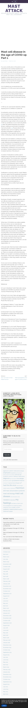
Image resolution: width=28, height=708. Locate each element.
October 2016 (6, 620)
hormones (5, 483)
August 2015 (6, 655)
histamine (22, 480)
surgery (14, 507)
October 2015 (6, 650)
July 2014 (5, 686)
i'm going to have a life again (13, 483)
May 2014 (5, 691)
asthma (4, 474)
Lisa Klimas (4, 61)
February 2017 (6, 610)
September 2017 (7, 593)
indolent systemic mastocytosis (9, 488)
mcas (19, 496)
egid (11, 478)
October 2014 (6, 679)
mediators (6, 500)
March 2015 (6, 667)
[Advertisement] (14, 31)
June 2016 (5, 630)
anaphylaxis (6, 473)
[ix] (1, 124)
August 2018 (6, 569)
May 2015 (5, 662)
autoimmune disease (10, 474)
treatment (6, 511)
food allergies (20, 478)
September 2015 (7, 652)
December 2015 (7, 645)
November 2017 (7, 588)
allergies (22, 470)
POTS (4, 505)
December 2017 (7, 586)
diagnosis (6, 478)
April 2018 (5, 576)
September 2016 (7, 623)
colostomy (11, 476)
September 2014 (7, 681)
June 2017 (5, 601)
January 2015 (6, 672)
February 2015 (6, 669)
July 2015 (5, 657)
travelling (20, 509)
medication (12, 500)
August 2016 (6, 625)
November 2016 (7, 618)
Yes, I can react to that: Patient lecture (12, 536)
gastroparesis (5, 480)
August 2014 (6, 684)
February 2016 (6, 640)
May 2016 (5, 632)
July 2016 (5, 628)
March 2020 (6, 556)
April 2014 (5, 694)
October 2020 (6, 552)
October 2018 (6, 566)
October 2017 (6, 591)
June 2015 (5, 659)
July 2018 (5, 571)
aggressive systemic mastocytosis (11, 470)
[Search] (12, 1)
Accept (4, 705)
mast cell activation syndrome (15, 490)
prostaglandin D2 (9, 505)
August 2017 (6, 596)
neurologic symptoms (16, 503)
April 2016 (5, 635)
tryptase (11, 511)
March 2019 (6, 561)
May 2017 (5, 603)
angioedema (13, 472)
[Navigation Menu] (15, 1)
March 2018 (6, 579)
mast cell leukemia (13, 496)
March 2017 (6, 608)
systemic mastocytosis (10, 509)
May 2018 (5, 574)
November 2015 (7, 647)
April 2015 (5, 664)
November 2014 (7, 677)
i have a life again (19, 485)
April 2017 (5, 605)
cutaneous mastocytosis (19, 476)
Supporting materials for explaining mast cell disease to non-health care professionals (13, 524)
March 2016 (6, 637)
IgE (20, 483)
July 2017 (5, 598)
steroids (10, 507)
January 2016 (6, 642)
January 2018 (6, 583)
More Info (11, 703)
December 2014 (7, 674)
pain (22, 503)
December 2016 (7, 615)
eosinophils (14, 478)
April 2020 (5, 554)
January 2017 (6, 613)
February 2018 (6, 581)
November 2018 (7, 564)
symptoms (18, 507)
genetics (10, 480)
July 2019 (5, 559)
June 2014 (5, 689)
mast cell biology (9, 493)
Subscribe (7, 455)
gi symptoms (15, 480)
